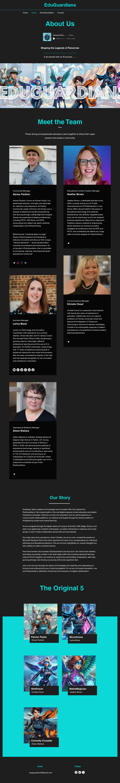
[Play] (54, 38)
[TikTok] (21, 262)
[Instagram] (18, 262)
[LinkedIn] (25, 262)
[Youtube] (14, 369)
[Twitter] (14, 262)
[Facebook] (33, 369)
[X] (83, 772)
